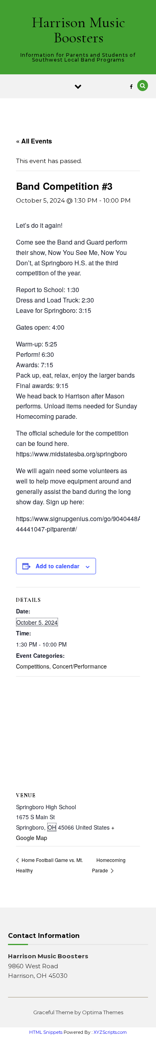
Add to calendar (57, 566)
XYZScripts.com (110, 1032)
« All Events (34, 140)
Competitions (32, 666)
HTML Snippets (45, 1032)
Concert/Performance (79, 666)
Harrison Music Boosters (78, 30)
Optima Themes (102, 1012)
